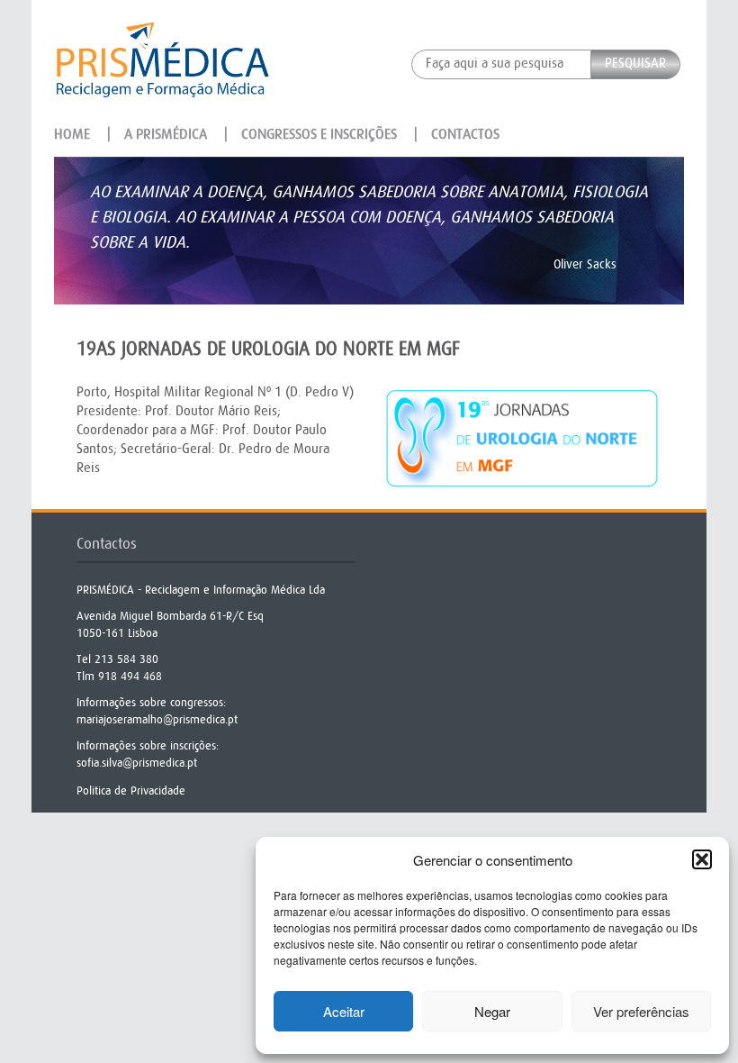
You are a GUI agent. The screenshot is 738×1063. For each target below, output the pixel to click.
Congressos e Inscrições (319, 134)
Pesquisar (635, 63)
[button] (702, 859)
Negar (492, 1011)
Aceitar (343, 1011)
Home (72, 134)
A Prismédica (165, 134)
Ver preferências (641, 1011)
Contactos (465, 134)
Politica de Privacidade (130, 790)
